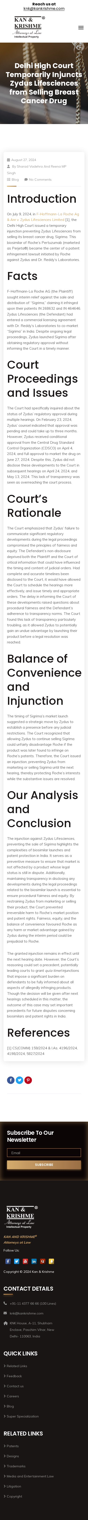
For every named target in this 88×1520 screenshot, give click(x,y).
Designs (13, 1456)
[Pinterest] (28, 1080)
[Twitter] (19, 1080)
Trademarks (16, 1466)
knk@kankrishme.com (44, 8)
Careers (13, 1396)
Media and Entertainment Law (30, 1476)
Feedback (14, 1376)
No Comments (40, 179)
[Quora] (43, 1261)
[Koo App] (51, 1261)
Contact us (15, 1386)
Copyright (14, 1496)
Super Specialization (23, 1416)
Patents (13, 1446)
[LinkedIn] (34, 1261)
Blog (15, 179)
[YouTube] (25, 1261)
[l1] (29, 27)
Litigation (14, 1486)
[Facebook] (11, 1080)
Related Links (17, 1366)
